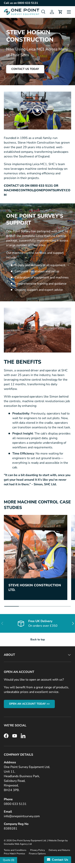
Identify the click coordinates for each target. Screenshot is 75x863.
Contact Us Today (25, 69)
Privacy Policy (37, 850)
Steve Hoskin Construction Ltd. (34, 587)
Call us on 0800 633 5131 (21, 3)
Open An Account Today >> (29, 704)
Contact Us (59, 859)
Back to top (37, 639)
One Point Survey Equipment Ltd (29, 840)
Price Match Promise (14, 853)
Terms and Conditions (15, 850)
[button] (60, 12)
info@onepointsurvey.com (22, 816)
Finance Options (37, 853)
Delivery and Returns (59, 850)
